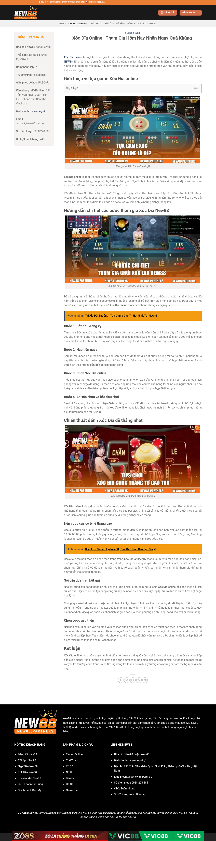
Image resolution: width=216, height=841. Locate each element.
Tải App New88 (27, 760)
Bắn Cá (131, 23)
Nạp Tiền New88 (28, 766)
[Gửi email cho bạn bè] (133, 680)
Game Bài (152, 23)
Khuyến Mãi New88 (29, 778)
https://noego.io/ (135, 760)
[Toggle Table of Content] (194, 88)
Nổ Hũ (119, 23)
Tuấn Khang (128, 788)
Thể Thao (94, 23)
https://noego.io (36, 111)
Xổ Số (108, 23)
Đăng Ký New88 (27, 754)
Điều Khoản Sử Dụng (30, 784)
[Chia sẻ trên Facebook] (121, 680)
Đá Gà (141, 23)
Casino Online (76, 23)
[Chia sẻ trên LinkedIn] (145, 680)
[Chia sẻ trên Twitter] (127, 680)
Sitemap (140, 794)
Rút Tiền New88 (27, 772)
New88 (62, 23)
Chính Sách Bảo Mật (30, 790)
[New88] (31, 12)
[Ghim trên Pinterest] (139, 680)
